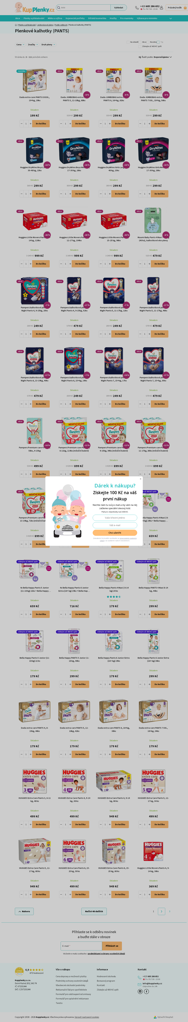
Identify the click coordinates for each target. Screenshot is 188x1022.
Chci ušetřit (115, 532)
